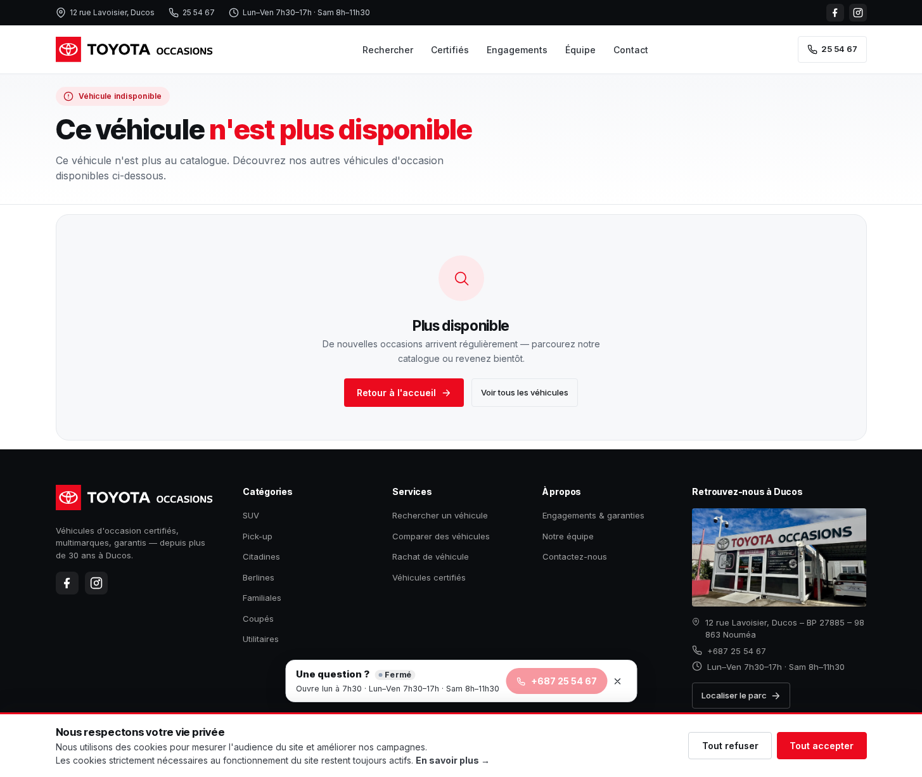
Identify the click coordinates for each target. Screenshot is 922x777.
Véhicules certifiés (429, 577)
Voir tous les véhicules (524, 392)
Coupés (258, 618)
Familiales (262, 598)
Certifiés (450, 49)
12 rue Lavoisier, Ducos (112, 12)
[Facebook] (835, 13)
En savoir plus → (453, 760)
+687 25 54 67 (736, 651)
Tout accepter (822, 745)
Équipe (580, 49)
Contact (630, 49)
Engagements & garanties (593, 515)
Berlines (258, 577)
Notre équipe (568, 536)
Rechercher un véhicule (440, 515)
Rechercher (387, 49)
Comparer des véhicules (441, 536)
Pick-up (257, 536)
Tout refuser (730, 745)
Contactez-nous (574, 556)
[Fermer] (617, 681)
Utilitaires (261, 639)
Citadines (261, 556)
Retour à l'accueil (396, 392)
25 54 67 (198, 12)
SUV (251, 515)
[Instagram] (858, 13)
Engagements (517, 49)
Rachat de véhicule (430, 556)
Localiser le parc (734, 695)
